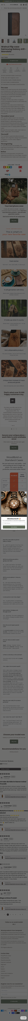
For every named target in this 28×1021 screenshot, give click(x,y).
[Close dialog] (25, 492)
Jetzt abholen (14, 527)
